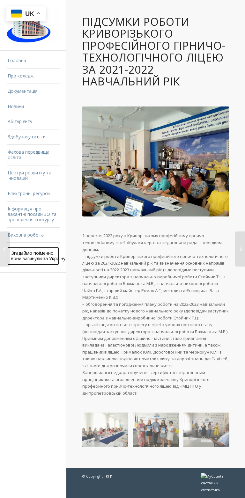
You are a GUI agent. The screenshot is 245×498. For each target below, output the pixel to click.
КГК (109, 476)
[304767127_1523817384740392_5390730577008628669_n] (158, 432)
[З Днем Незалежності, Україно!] (5, 249)
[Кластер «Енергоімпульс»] (240, 249)
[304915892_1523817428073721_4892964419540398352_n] (208, 432)
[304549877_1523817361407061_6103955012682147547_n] (107, 432)
